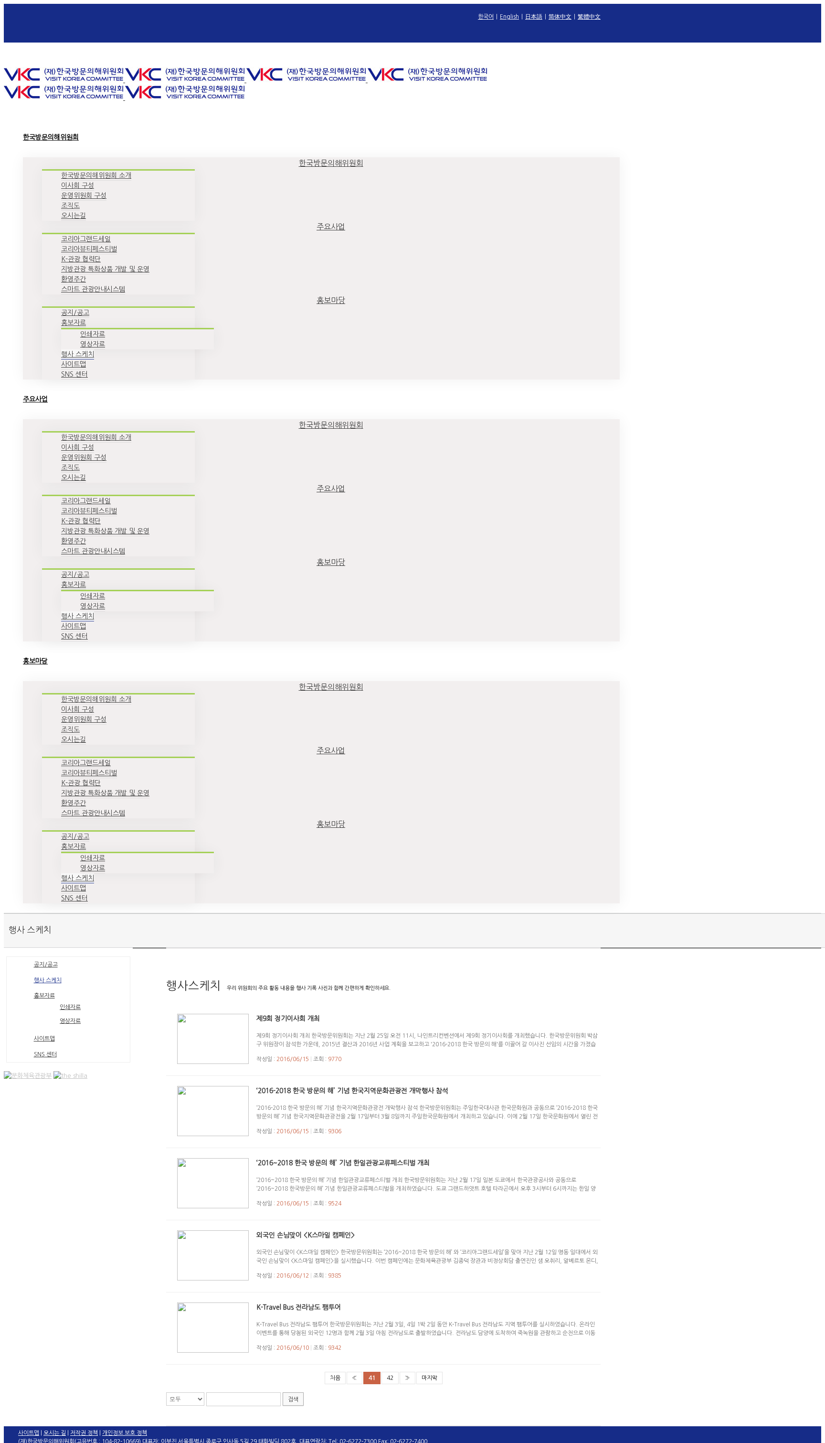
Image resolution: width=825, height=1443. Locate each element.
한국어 (486, 17)
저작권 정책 (84, 1433)
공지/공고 (46, 964)
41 (372, 1378)
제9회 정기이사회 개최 (288, 1018)
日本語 (533, 17)
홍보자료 (44, 995)
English (509, 17)
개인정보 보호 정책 (124, 1433)
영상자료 (70, 1021)
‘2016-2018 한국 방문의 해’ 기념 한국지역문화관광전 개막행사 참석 (352, 1090)
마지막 (429, 1378)
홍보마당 (331, 300)
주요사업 (331, 226)
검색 (293, 1399)
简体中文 (560, 17)
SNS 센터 (45, 1054)
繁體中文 (589, 17)
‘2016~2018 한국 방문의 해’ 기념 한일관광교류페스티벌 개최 (343, 1163)
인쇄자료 (70, 1007)
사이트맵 (44, 1039)
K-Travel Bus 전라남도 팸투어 (298, 1307)
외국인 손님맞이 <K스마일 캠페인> (305, 1235)
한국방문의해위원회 (331, 163)
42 (390, 1378)
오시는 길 (54, 1433)
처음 (335, 1378)
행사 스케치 (48, 980)
